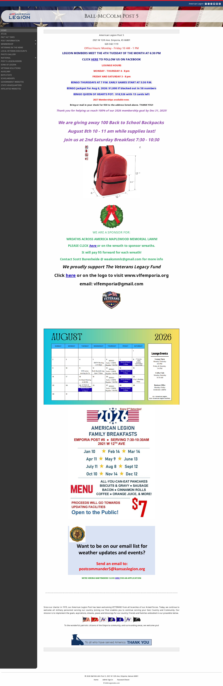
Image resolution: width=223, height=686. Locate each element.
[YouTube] (214, 3)
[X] (208, 3)
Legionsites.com (114, 683)
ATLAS (4, 34)
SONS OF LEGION (8, 64)
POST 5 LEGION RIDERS (11, 61)
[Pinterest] (217, 3)
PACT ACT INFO (8, 37)
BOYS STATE (6, 75)
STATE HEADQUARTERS (11, 85)
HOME (4, 30)
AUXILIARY (5, 71)
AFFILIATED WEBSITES (11, 88)
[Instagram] (211, 3)
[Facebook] (205, 3)
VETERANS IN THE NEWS (12, 47)
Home (96, 680)
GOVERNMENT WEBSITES (12, 82)
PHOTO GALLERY (8, 54)
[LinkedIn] (219, 3)
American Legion (196, 3)
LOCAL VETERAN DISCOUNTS (14, 51)
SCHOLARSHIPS (8, 78)
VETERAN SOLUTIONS (11, 68)
